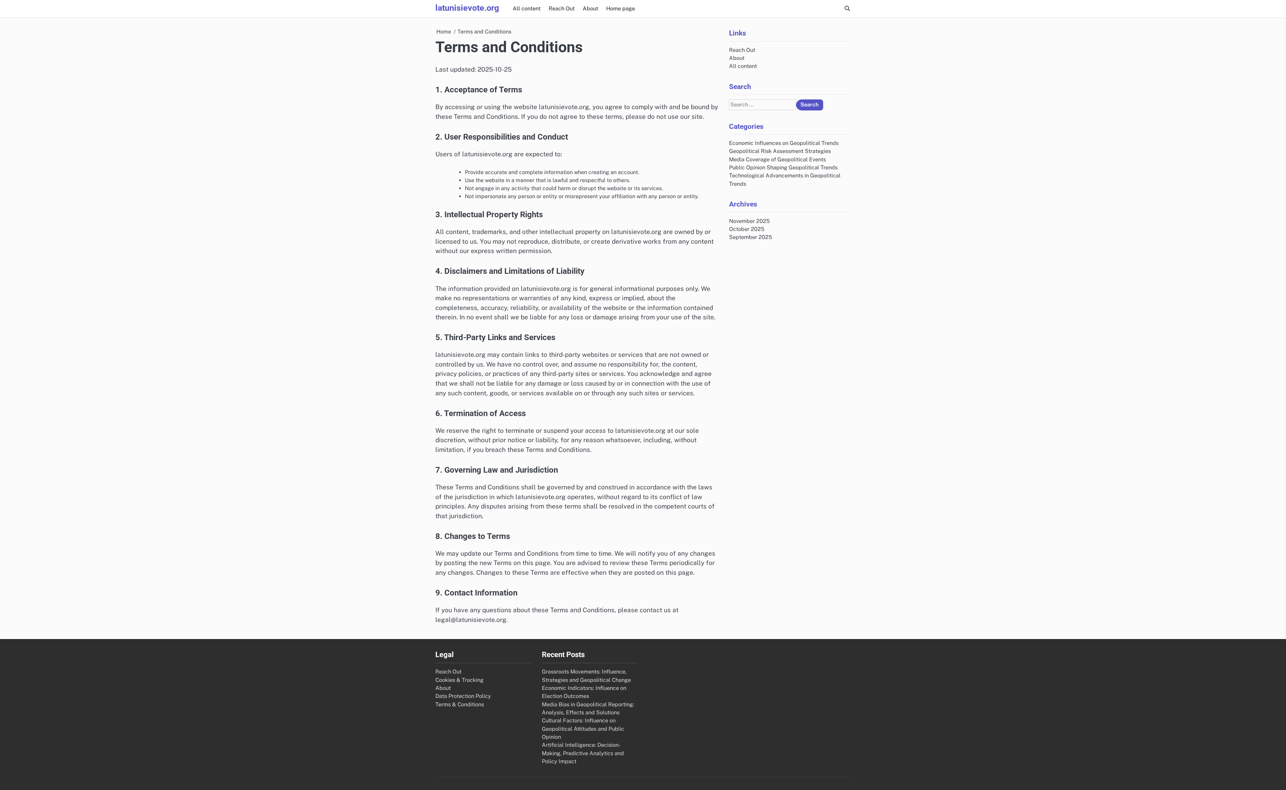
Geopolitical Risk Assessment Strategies (780, 151)
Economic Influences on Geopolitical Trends (784, 143)
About (590, 8)
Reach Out (562, 8)
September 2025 (750, 237)
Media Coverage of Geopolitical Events (777, 159)
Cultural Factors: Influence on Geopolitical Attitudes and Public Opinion (583, 728)
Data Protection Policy (463, 696)
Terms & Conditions (459, 704)
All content (527, 8)
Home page (620, 8)
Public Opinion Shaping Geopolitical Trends (783, 167)
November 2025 (749, 221)
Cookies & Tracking (459, 680)
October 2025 (746, 229)
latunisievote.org (467, 8)
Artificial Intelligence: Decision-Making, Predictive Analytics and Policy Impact (583, 753)
